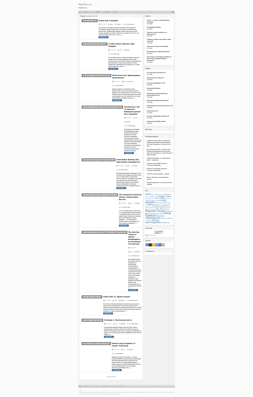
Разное (113, 386)
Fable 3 (147, 200)
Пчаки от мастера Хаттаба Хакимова (157, 46)
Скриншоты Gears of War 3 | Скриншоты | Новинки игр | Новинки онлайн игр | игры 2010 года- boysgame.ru (159, 142)
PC (92, 12)
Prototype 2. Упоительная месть (118, 320)
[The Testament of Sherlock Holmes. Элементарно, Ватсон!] (100, 195)
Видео (162, 210)
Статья (162, 218)
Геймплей (169, 211)
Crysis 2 (147, 196)
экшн (168, 222)
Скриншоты (152, 217)
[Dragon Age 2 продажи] (90, 20)
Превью (128, 49)
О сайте (115, 12)
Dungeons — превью (163, 174)
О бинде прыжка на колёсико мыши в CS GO (160, 105)
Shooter (157, 205)
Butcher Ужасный (152, 177)
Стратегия (169, 218)
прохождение (153, 222)
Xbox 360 (158, 209)
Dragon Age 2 (165, 196)
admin (111, 24)
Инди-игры (159, 213)
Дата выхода (150, 214)
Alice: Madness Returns (158, 194)
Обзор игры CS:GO (152, 111)
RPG (151, 204)
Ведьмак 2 (151, 210)
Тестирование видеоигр (154, 27)
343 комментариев (129, 24)
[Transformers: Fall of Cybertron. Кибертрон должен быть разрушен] (102, 107)
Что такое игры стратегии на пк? (156, 72)
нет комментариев (115, 53)
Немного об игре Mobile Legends (156, 121)
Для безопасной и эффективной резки (158, 51)
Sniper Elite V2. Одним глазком (116, 297)
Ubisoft (151, 207)
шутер (163, 222)
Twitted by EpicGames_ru (154, 158)
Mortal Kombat (160, 202)
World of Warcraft (160, 207)
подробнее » (103, 37)
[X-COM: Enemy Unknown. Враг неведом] (94, 44)
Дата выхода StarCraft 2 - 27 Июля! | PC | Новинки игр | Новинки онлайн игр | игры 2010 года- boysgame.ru (159, 151)
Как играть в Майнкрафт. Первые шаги (158, 116)
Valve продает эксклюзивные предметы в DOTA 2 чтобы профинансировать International (159, 58)
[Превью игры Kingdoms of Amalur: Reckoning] (96, 343)
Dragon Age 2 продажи (108, 20)
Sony (161, 205)
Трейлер (155, 220)
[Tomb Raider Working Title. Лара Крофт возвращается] (98, 160)
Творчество (148, 220)
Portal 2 (169, 202)
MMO (163, 200)
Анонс (165, 209)
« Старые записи (111, 376)
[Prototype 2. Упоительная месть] (92, 320)
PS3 (146, 205)
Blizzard (168, 194)
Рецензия (160, 216)
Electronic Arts (168, 198)
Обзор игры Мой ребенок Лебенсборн (158, 100)
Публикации (106, 12)
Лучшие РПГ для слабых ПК (155, 78)
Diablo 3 (152, 196)
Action (148, 194)
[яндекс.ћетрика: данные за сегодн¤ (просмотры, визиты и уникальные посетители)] (150, 235)
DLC (157, 196)
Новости (85, 12)
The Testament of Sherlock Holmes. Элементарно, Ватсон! (130, 197)
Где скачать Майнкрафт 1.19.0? (156, 83)
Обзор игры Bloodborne (153, 88)
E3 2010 (160, 198)
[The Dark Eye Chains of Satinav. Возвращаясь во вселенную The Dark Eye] (104, 232)
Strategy (147, 207)
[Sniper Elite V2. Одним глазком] (92, 297)
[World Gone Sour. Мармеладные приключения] (96, 75)
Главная (82, 16)
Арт (168, 209)
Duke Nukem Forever (150, 198)
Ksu (121, 49)
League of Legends (155, 200)
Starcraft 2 (166, 205)
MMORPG (98, 12)
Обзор (167, 213)
